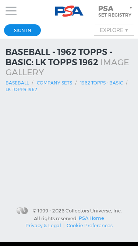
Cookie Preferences (90, 225)
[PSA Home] (69, 11)
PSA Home (91, 218)
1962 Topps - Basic (101, 83)
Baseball (17, 83)
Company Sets (54, 83)
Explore (114, 30)
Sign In (22, 30)
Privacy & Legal (43, 225)
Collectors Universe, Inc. (94, 211)
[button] (116, 11)
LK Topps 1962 (21, 89)
